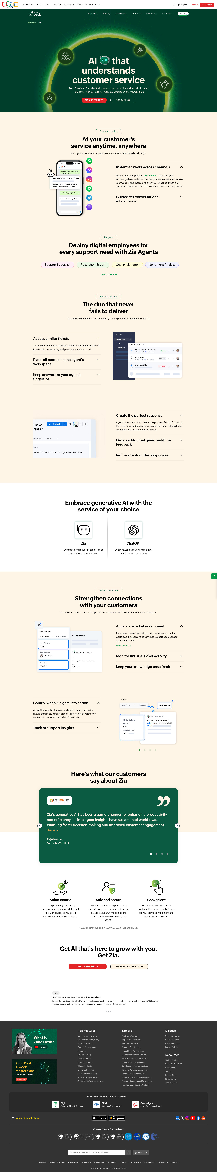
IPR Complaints (73, 1162)
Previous (40, 826)
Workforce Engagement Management (137, 1081)
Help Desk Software (130, 1043)
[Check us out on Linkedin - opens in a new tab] (178, 1118)
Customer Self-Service (131, 1047)
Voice (80, 4)
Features (92, 13)
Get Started (207, 5)
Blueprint (82, 1051)
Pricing (106, 13)
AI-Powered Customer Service (134, 1055)
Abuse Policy (175, 1162)
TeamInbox (69, 4)
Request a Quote (172, 1040)
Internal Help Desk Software (133, 1051)
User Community (172, 1043)
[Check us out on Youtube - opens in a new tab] (192, 1118)
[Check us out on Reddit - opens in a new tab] (203, 1118)
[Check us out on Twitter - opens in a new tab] (182, 1118)
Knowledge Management (88, 1077)
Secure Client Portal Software (134, 1074)
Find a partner (171, 1079)
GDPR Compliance (162, 1162)
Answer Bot (150, 175)
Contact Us (42, 1162)
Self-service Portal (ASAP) (88, 1040)
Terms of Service (99, 1162)
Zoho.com (10, 5)
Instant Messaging (85, 1062)
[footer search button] (128, 1152)
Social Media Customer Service (91, 1081)
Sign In (195, 5)
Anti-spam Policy (85, 1162)
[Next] (177, 826)
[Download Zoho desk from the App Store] (99, 1118)
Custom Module (84, 1059)
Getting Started (171, 1060)
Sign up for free (94, 100)
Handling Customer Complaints (134, 1070)
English (184, 5)
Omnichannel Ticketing (87, 1036)
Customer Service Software (133, 1062)
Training (168, 1071)
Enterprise (136, 13)
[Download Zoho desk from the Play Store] (116, 1118)
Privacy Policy (111, 1162)
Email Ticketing (84, 1055)
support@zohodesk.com (28, 1118)
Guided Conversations (87, 1047)
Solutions (150, 13)
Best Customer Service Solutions (135, 1066)
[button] (214, 576)
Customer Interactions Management (136, 1077)
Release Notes (171, 1075)
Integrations (170, 1068)
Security (52, 1162)
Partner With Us (171, 1047)
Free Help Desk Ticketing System (135, 1085)
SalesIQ (57, 4)
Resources (167, 13)
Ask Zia (182, 14)
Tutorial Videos (171, 1083)
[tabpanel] (108, 1001)
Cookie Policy (148, 1162)
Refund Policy (123, 1162)
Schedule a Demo (172, 1036)
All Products (91, 4)
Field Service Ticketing (87, 1074)
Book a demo (123, 100)
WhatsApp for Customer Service (135, 1059)
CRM (48, 4)
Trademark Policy (136, 1162)
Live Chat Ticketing (86, 1070)
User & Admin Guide (173, 1064)
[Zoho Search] (174, 5)
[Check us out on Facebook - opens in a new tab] (198, 1118)
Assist (40, 4)
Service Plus (28, 4)
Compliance (61, 1162)
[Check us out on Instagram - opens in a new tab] (187, 1118)
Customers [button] (120, 14)
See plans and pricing (128, 966)
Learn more (107, 274)
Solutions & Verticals (130, 1036)
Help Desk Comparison (131, 1040)
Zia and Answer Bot (86, 1043)
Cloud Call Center (85, 1066)
